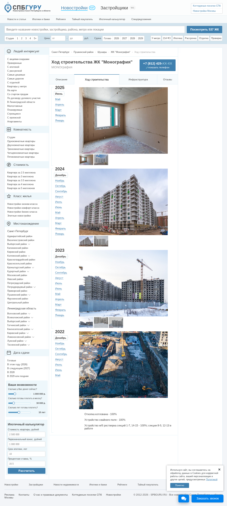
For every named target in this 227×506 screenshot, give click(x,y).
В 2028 (11, 372)
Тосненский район (16, 344)
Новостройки (74, 7)
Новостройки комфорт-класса (23, 208)
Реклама (9, 494)
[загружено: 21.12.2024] (86, 241)
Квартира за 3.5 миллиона (21, 180)
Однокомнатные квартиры (21, 141)
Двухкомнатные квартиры (21, 145)
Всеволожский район (18, 317)
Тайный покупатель (82, 19)
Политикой (211, 479)
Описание (61, 79)
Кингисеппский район (18, 329)
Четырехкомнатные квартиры (23, 153)
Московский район (17, 275)
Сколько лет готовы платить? (23, 407)
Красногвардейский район (21, 259)
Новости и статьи (16, 19)
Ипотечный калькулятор (112, 19)
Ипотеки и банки (41, 19)
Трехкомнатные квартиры (20, 149)
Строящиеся (14, 113)
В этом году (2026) (17, 364)
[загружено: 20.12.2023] (86, 322)
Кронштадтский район (19, 267)
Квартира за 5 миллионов (21, 188)
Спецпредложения (141, 19)
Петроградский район (18, 283)
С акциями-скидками (18, 59)
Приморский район (17, 291)
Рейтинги (61, 19)
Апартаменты (14, 121)
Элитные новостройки (19, 215)
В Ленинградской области (21, 102)
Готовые (11, 360)
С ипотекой (13, 67)
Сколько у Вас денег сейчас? (22, 389)
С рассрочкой (14, 70)
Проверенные (14, 63)
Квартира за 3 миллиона (20, 176)
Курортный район (16, 271)
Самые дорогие (15, 78)
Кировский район (16, 252)
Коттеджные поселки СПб (207, 5)
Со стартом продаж (17, 94)
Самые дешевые (16, 74)
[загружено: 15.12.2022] (86, 404)
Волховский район (17, 313)
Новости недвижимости (66, 484)
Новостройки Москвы (204, 11)
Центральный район (18, 302)
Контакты (24, 494)
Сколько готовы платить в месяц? (25, 398)
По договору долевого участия (23, 98)
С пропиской (14, 117)
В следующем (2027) (18, 368)
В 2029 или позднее (18, 376)
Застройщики (114, 7)
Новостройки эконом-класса (22, 204)
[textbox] (59, 29)
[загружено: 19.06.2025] (86, 159)
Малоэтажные (14, 106)
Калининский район (17, 248)
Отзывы (167, 79)
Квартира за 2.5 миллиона (21, 172)
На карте (12, 90)
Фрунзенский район (17, 298)
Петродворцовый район (19, 287)
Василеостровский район (20, 240)
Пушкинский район (17, 294)
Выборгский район (17, 244)
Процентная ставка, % (20, 458)
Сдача (97, 38)
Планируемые (14, 110)
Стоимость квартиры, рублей (23, 429)
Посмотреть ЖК (204, 29)
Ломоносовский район (19, 337)
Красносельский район (19, 263)
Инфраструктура (138, 79)
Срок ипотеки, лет (17, 449)
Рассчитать (26, 470)
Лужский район (15, 341)
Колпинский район (17, 255)
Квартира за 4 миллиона (20, 184)
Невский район (15, 279)
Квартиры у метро (17, 86)
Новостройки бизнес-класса (22, 211)
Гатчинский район (16, 325)
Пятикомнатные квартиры (21, 156)
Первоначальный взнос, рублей (25, 439)
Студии (11, 137)
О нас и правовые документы (51, 494)
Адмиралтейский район (19, 236)
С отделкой (13, 82)
